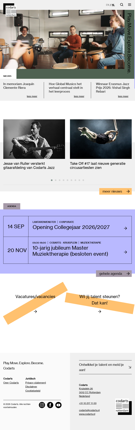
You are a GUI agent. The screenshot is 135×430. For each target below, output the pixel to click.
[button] (52, 180)
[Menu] (130, 5)
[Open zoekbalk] (122, 5)
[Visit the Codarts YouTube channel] (58, 405)
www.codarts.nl (87, 414)
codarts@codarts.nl (89, 410)
